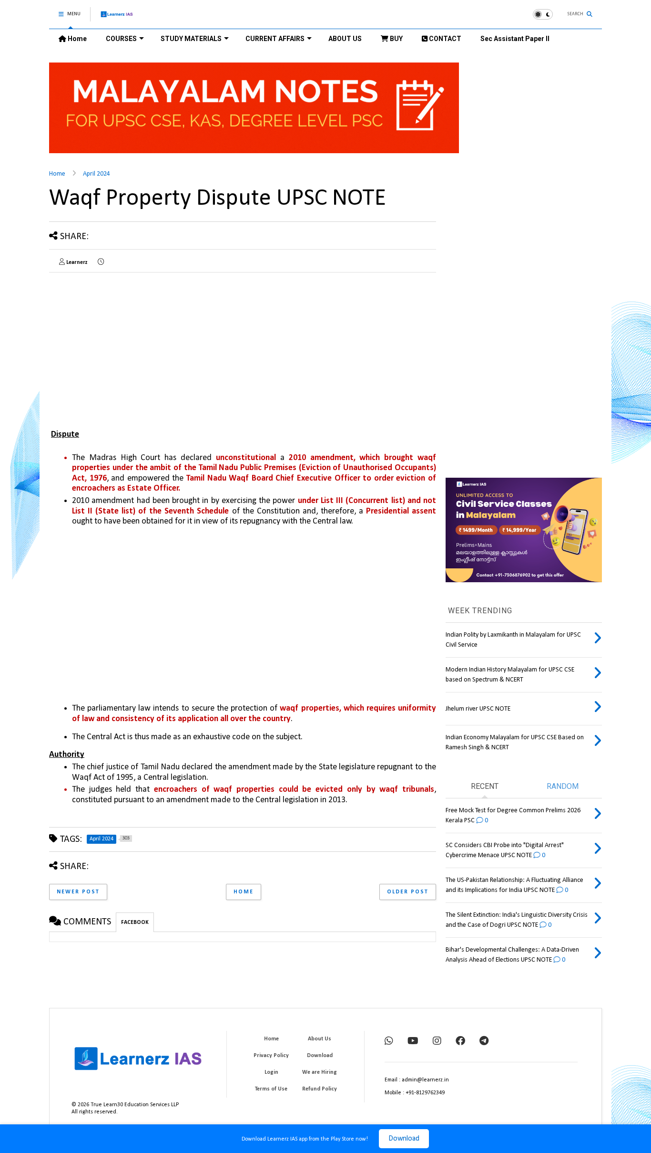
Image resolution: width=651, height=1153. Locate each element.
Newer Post (78, 892)
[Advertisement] (129, 346)
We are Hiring (319, 1072)
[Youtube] (412, 1042)
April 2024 (96, 174)
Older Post (407, 892)
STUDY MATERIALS (191, 38)
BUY (395, 38)
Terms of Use (271, 1089)
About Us (319, 1039)
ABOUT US (345, 38)
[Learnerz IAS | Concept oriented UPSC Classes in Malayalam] (117, 18)
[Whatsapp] (389, 1042)
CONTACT (444, 38)
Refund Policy (319, 1089)
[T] (483, 1042)
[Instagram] (437, 1042)
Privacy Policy (271, 1056)
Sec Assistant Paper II (514, 38)
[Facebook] (460, 1042)
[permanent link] (101, 262)
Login (271, 1072)
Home (76, 38)
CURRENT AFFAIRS (275, 38)
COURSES (121, 38)
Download (403, 1139)
